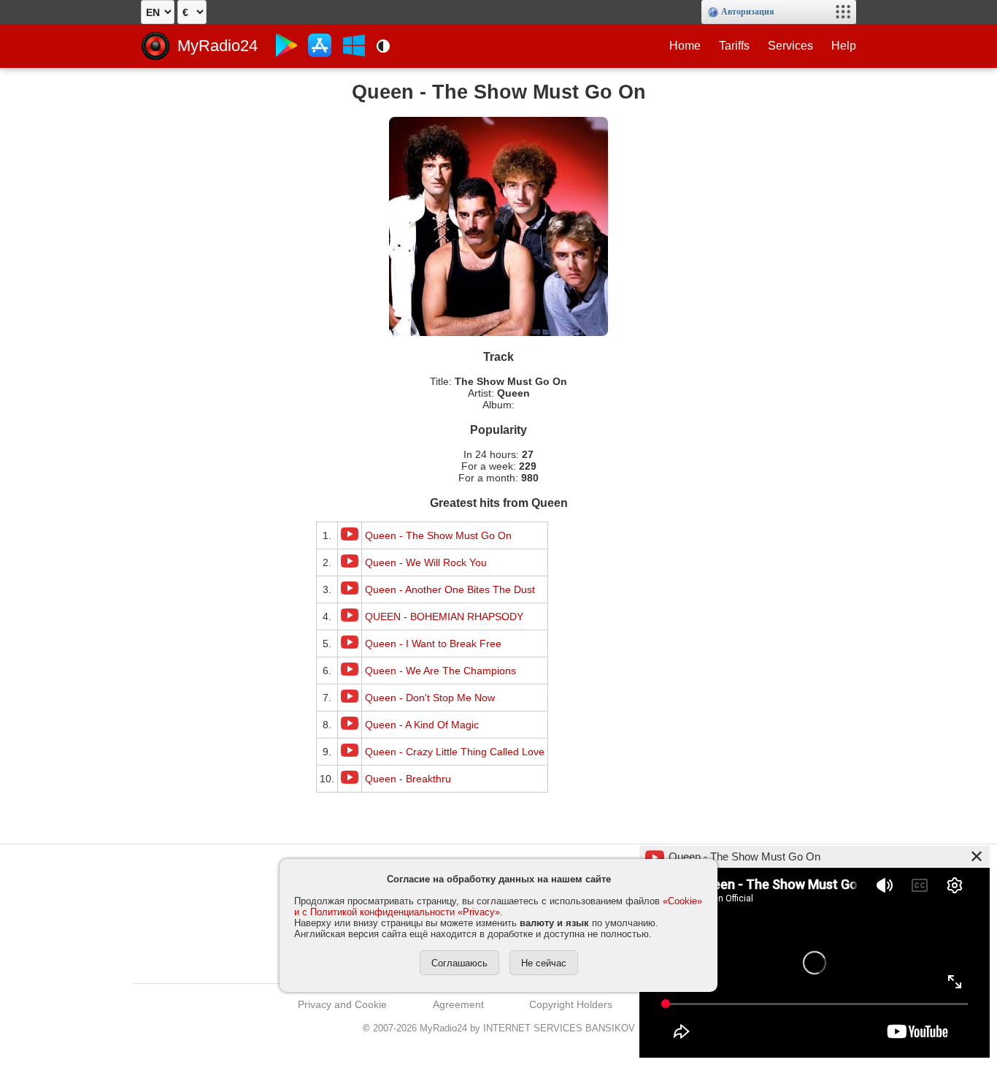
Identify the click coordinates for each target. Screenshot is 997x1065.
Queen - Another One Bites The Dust (450, 589)
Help (843, 45)
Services (790, 45)
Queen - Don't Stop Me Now (430, 697)
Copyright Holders (570, 1004)
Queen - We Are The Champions (440, 670)
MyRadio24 (217, 46)
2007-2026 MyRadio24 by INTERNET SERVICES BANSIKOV (499, 1028)
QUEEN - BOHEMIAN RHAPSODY (444, 616)
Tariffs (734, 45)
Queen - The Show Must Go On (438, 535)
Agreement (458, 1004)
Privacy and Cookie (342, 1004)
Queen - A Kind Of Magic (422, 724)
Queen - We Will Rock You (426, 562)
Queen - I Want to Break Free (433, 643)
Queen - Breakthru (408, 779)
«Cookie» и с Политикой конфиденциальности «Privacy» (498, 906)
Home (685, 45)
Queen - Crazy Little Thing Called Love (454, 751)
